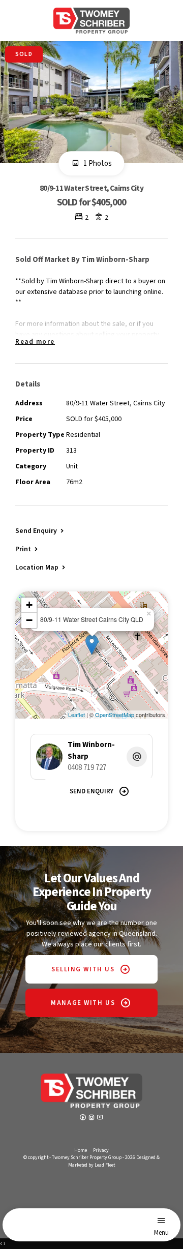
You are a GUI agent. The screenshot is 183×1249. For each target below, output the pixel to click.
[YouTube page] (100, 1118)
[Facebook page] (83, 1118)
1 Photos (97, 163)
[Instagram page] (92, 1118)
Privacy (101, 1150)
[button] (27, 549)
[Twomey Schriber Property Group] (91, 21)
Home (80, 1150)
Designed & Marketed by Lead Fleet (114, 1161)
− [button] (29, 620)
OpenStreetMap (114, 714)
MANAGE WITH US (83, 1002)
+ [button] (29, 605)
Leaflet (76, 714)
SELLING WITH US (82, 969)
